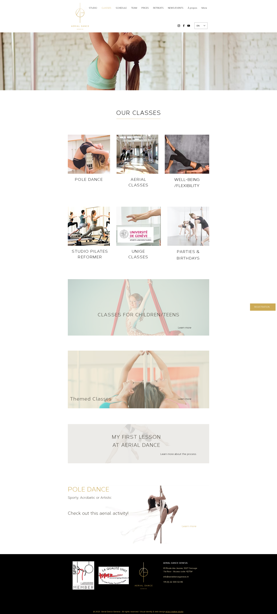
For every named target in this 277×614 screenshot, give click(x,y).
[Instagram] (178, 25)
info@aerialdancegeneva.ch (176, 576)
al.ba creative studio (174, 611)
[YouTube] (188, 25)
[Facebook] (183, 25)
